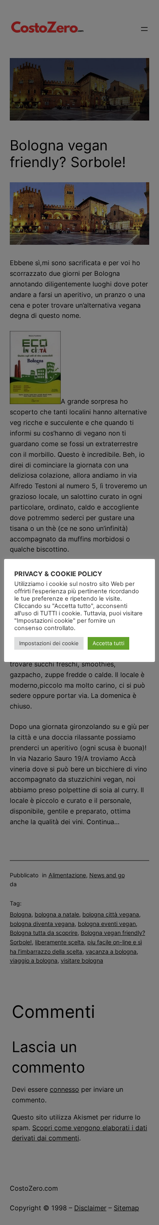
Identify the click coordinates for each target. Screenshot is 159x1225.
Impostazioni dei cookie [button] (49, 643)
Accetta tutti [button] (108, 643)
